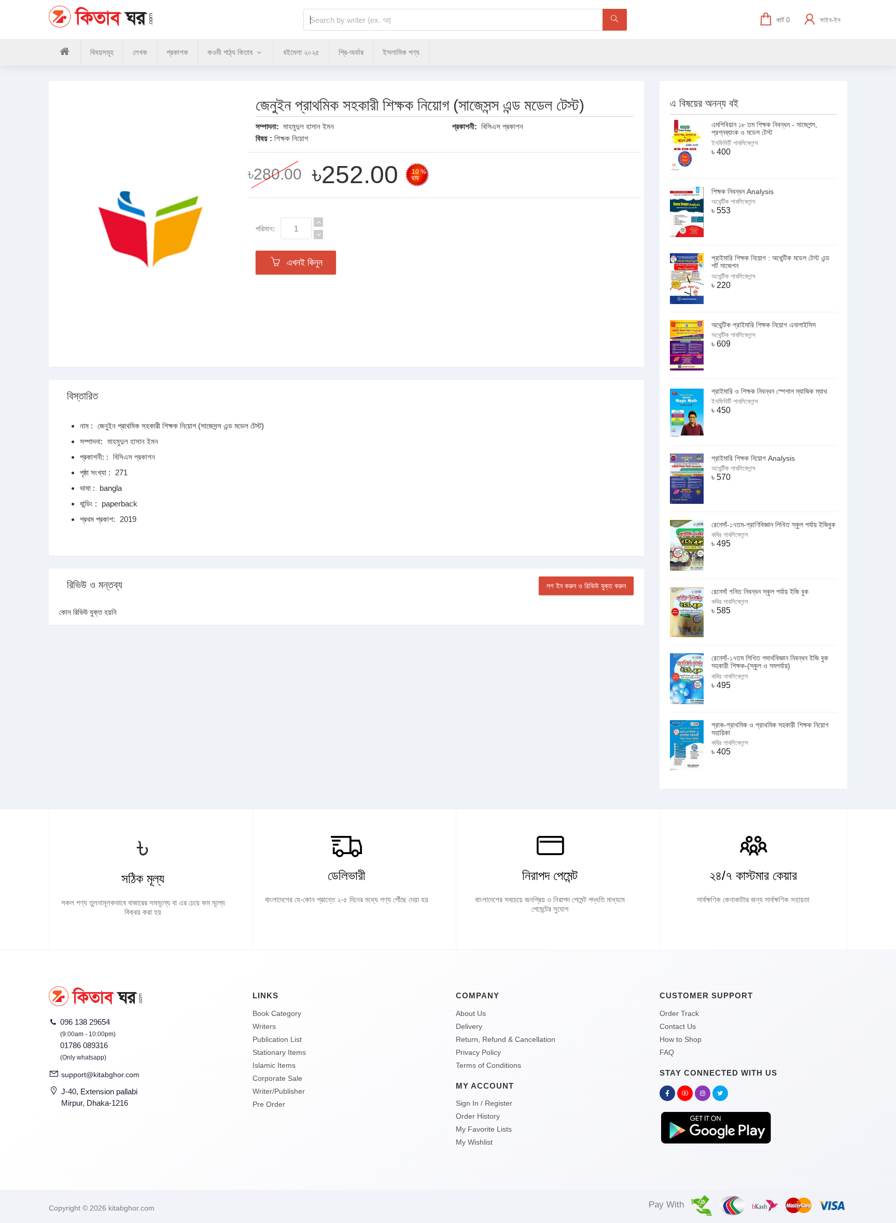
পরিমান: (265, 228)
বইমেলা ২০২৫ (301, 52)
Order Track (679, 1013)
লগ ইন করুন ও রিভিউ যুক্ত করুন (586, 586)
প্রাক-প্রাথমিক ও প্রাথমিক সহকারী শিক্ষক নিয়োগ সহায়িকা (770, 729)
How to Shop (681, 1039)
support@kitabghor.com (100, 1074)
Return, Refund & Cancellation (505, 1039)
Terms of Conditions (488, 1065)
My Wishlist (474, 1142)
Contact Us (678, 1026)
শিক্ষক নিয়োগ (291, 138)
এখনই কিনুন (302, 262)
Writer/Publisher (279, 1091)
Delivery (469, 1026)
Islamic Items (274, 1065)
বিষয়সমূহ (102, 52)
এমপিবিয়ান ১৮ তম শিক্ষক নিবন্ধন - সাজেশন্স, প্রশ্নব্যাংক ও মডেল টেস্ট (764, 128)
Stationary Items (279, 1052)
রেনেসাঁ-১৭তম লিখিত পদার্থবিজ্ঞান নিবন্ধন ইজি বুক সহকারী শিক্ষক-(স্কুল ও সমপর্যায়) (769, 662)
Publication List (277, 1039)
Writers (264, 1026)
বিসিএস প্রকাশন (502, 126)
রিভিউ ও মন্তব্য (94, 584)
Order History (478, 1116)
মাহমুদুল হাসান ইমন (308, 126)
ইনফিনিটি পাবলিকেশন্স (734, 143)
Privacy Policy (478, 1052)
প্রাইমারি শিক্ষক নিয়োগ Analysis (753, 458)
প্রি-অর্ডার (351, 52)
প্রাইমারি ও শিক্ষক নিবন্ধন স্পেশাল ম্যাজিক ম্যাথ (769, 391)
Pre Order (269, 1104)
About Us (471, 1013)
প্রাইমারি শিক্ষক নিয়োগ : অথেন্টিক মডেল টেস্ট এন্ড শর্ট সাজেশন (770, 262)
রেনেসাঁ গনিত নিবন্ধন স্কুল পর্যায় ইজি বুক (759, 591)
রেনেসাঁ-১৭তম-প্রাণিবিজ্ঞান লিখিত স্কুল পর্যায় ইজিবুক (773, 524)
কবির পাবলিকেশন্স (729, 535)
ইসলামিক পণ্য (401, 52)
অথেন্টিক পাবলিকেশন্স (733, 201)
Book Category (277, 1013)
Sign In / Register (484, 1103)
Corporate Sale (277, 1078)
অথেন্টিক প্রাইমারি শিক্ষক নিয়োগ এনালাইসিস (763, 325)
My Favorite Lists (484, 1129)
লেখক (140, 52)
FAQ (667, 1052)
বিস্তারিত (82, 396)
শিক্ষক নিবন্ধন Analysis (742, 191)
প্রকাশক (177, 52)
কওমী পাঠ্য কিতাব (231, 52)
